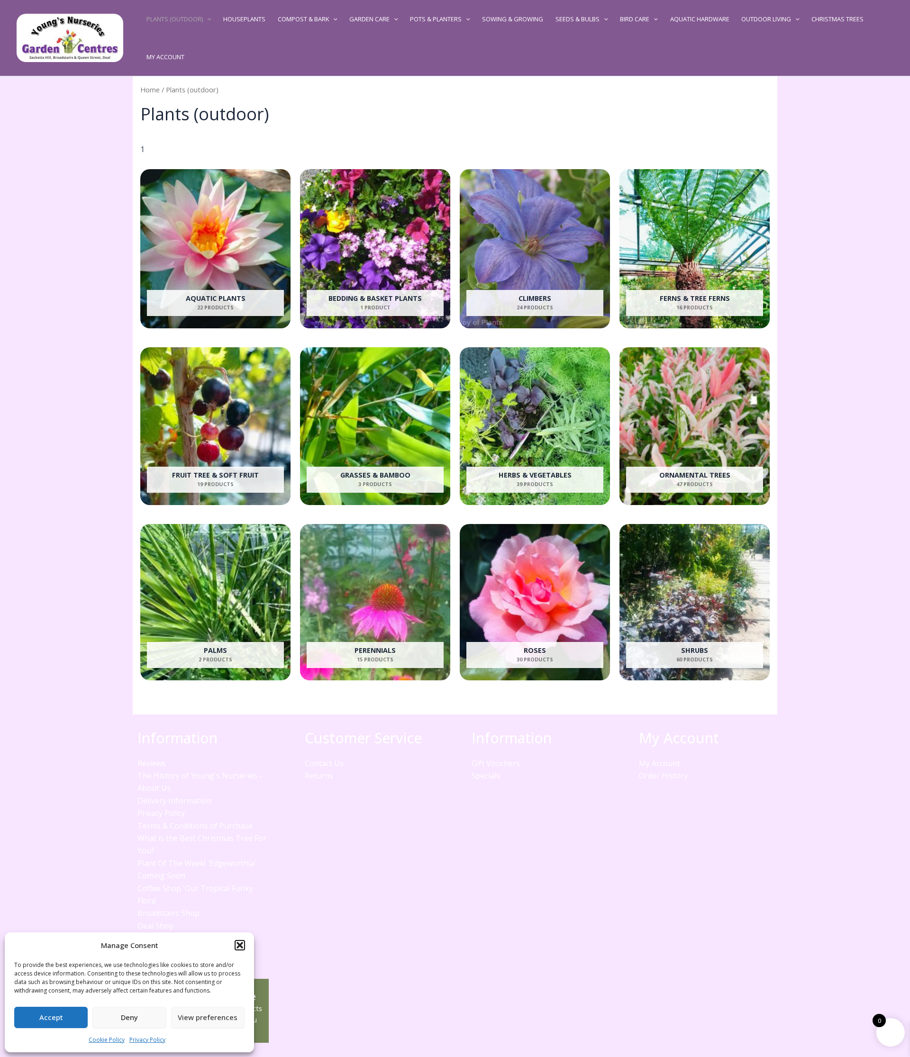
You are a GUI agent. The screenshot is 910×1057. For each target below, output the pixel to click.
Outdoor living (766, 19)
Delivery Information (174, 800)
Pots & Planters (436, 19)
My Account (165, 57)
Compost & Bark (303, 19)
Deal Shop (155, 926)
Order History (663, 775)
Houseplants (244, 19)
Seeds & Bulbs (577, 19)
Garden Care (369, 19)
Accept (51, 1017)
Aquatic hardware (699, 19)
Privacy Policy (147, 1040)
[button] (240, 945)
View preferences (207, 1017)
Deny (129, 1017)
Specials (486, 775)
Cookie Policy (107, 1040)
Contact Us (324, 763)
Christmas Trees (837, 19)
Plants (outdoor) (174, 19)
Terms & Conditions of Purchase (195, 826)
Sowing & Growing (512, 19)
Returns (319, 775)
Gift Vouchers (496, 763)
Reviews (151, 763)
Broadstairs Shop (168, 913)
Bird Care (634, 19)
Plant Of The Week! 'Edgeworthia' (196, 863)
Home (150, 89)
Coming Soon (161, 875)
